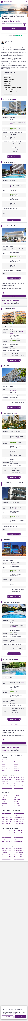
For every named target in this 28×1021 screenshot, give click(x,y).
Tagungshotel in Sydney (19, 834)
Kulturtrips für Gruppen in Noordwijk (7, 783)
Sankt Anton (17, 799)
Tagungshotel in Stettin (19, 819)
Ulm (15, 797)
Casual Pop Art (7, 83)
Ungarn (3, 805)
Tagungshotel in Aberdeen (7, 813)
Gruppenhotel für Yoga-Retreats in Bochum (19, 783)
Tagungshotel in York (6, 832)
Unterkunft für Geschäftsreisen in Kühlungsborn (7, 779)
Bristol (3, 801)
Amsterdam (16, 759)
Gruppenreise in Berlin (19, 854)
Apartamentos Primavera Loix (10, 91)
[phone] (23, 1)
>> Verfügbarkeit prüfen (14, 156)
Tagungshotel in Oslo (6, 821)
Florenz (3, 763)
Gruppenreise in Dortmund (19, 856)
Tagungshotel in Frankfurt (7, 817)
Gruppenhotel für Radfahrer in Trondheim (19, 785)
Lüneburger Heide (6, 768)
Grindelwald (17, 768)
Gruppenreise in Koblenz (19, 815)
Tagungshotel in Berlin (7, 841)
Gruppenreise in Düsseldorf (7, 856)
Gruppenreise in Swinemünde (7, 848)
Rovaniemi (4, 795)
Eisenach (16, 801)
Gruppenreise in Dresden (7, 815)
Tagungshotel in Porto (7, 830)
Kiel (3, 797)
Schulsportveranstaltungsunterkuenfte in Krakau (19, 788)
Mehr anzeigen (14, 724)
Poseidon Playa (7, 75)
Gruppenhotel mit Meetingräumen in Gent (19, 781)
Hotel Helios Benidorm (9, 79)
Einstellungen (8, 1016)
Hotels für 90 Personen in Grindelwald (7, 788)
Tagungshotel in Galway (7, 819)
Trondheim (16, 795)
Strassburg (4, 761)
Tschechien (4, 803)
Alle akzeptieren (20, 1016)
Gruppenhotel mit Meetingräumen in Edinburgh (19, 779)
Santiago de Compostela (19, 805)
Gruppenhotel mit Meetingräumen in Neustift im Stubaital (19, 777)
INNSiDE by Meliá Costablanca (11, 89)
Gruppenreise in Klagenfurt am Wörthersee (19, 848)
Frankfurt (16, 763)
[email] (26, 2)
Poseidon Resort (7, 77)
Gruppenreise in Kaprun (7, 858)
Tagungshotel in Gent (19, 817)
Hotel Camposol (7, 81)
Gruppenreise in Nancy (19, 858)
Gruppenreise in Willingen (7, 850)
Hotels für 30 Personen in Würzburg (7, 777)
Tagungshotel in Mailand (19, 813)
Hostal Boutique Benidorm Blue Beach (12, 87)
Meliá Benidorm (7, 85)
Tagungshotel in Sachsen (7, 823)
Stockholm (16, 803)
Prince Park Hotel (8, 93)
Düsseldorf (4, 759)
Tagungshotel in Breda (19, 823)
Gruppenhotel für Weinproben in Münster (7, 785)
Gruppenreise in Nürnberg (19, 850)
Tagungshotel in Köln (18, 821)
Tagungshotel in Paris (19, 832)
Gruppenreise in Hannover (19, 852)
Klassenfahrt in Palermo (19, 830)
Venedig (3, 766)
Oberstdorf (4, 799)
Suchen (14, 29)
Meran (15, 766)
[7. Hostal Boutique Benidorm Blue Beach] (14, 484)
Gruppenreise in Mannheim (7, 854)
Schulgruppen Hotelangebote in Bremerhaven (7, 781)
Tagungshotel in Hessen (19, 839)
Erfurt (3, 770)
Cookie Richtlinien (13, 1013)
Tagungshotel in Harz (6, 837)
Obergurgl (16, 770)
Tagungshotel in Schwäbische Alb (19, 841)
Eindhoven (16, 761)
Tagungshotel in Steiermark (7, 834)
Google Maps (13, 250)
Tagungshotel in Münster (7, 839)
